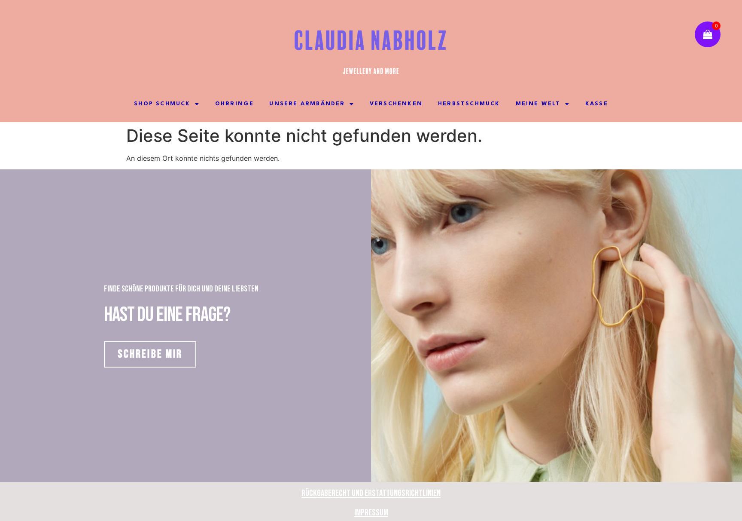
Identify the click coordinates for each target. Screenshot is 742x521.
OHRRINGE (234, 104)
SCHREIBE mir (150, 354)
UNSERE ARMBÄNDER (307, 104)
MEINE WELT (538, 104)
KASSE (596, 104)
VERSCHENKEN (396, 104)
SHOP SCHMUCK (162, 104)
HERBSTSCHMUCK (469, 104)
